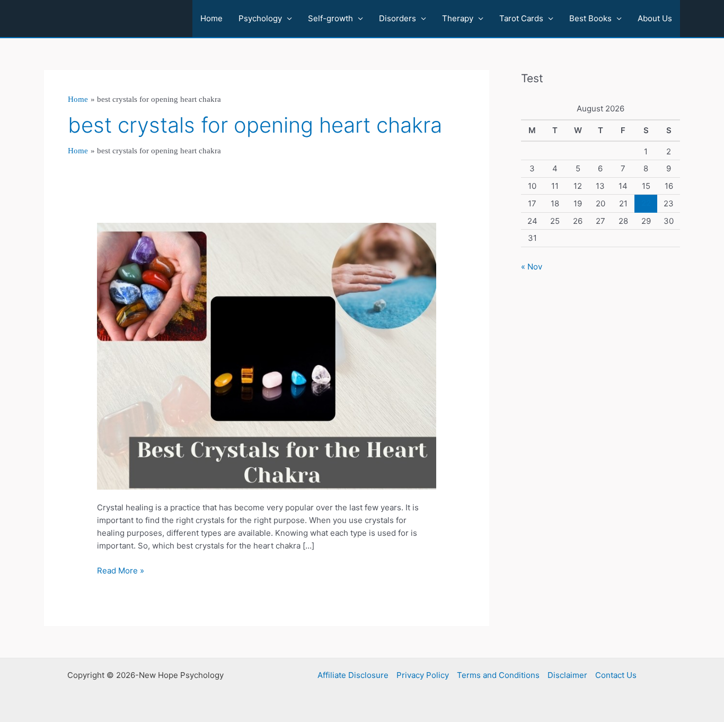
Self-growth (330, 18)
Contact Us (616, 675)
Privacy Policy (422, 675)
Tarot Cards (521, 18)
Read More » (120, 571)
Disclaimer (567, 675)
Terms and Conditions (498, 675)
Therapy (457, 18)
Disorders (397, 18)
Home (211, 18)
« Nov (531, 267)
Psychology (260, 18)
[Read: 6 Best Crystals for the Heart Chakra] (266, 356)
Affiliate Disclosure (353, 675)
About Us (655, 18)
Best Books (590, 18)
